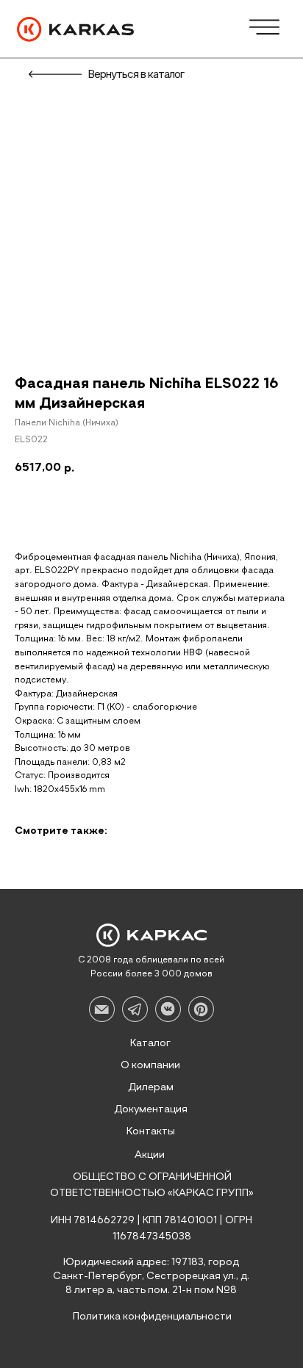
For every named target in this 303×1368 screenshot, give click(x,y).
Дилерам (151, 1087)
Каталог (150, 1043)
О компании (150, 1065)
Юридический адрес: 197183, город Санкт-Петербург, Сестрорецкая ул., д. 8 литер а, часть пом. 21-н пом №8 (151, 1276)
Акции (150, 1155)
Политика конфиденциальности (152, 1316)
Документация (151, 1109)
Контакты (150, 1131)
